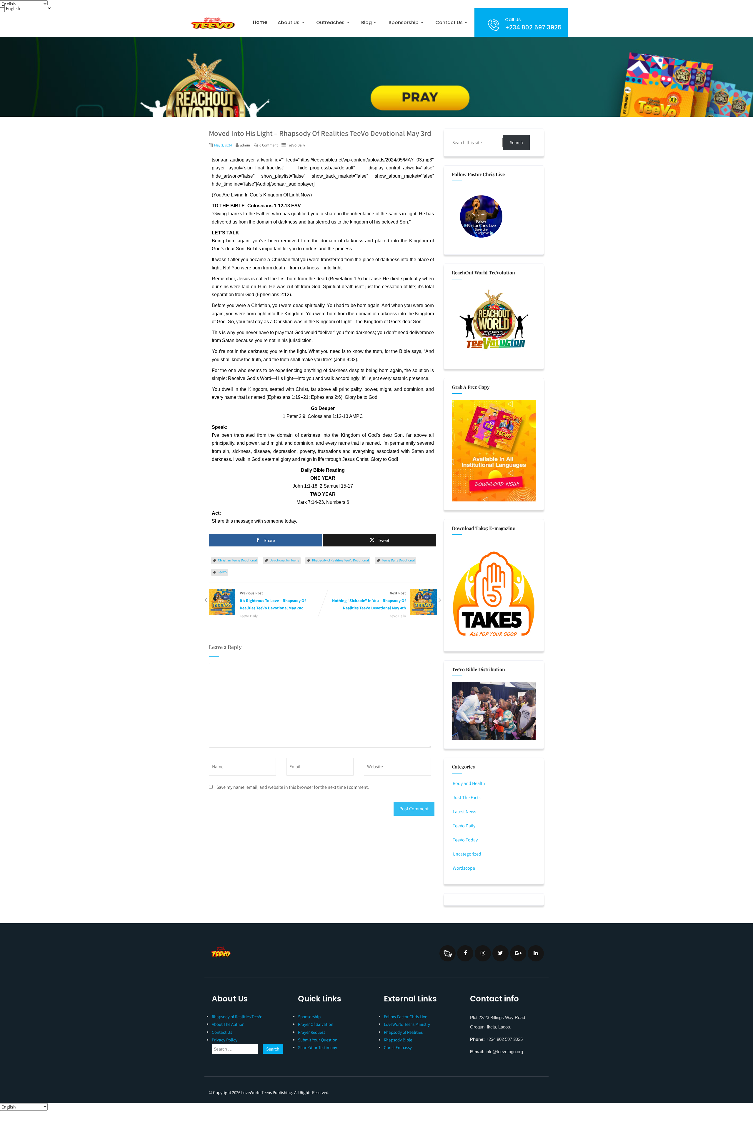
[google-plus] (518, 953)
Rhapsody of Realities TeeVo (237, 1016)
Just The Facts (467, 797)
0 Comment (268, 145)
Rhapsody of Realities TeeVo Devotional (340, 560)
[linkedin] (536, 953)
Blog (366, 22)
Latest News (464, 811)
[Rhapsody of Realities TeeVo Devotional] (212, 23)
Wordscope (464, 868)
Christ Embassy (398, 1047)
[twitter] (500, 953)
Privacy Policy (224, 1040)
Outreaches (330, 22)
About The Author (228, 1024)
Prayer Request (311, 1032)
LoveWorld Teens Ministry (407, 1024)
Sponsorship (309, 1016)
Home (260, 22)
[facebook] (465, 953)
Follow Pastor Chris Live (405, 1016)
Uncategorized (467, 854)
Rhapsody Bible (398, 1040)
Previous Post (273, 601)
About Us (288, 22)
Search (516, 142)
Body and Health (469, 783)
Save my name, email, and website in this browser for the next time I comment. (292, 787)
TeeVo (222, 572)
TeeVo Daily (296, 145)
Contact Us (449, 22)
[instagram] (483, 953)
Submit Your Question (317, 1040)
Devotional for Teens (284, 560)
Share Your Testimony (317, 1047)
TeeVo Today (465, 840)
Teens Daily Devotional (398, 560)
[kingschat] (447, 953)
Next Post (369, 601)
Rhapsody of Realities (403, 1032)
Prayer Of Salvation (315, 1024)
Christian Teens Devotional (237, 560)
